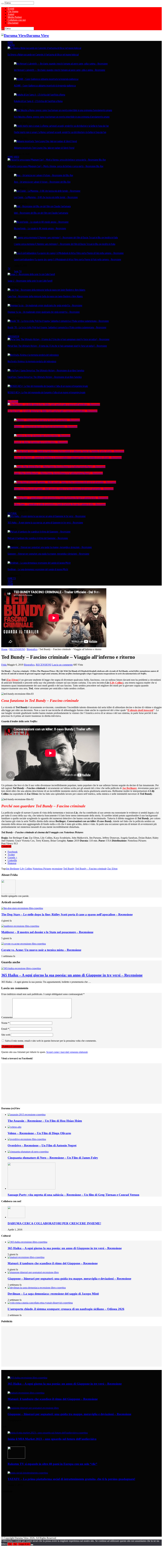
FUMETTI (12, 578)
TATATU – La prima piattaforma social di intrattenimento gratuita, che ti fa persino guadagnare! (71, 1479)
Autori (11, 14)
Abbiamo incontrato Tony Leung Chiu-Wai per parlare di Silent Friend (44, 147)
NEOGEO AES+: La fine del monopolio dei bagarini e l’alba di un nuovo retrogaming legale (46, 392)
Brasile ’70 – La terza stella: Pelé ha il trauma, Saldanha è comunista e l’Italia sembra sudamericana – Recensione (57, 327)
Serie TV (18, 271)
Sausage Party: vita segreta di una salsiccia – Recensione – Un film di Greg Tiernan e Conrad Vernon (73, 1194)
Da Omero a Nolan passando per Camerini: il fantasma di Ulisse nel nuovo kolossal (43, 54)
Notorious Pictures (42, 868)
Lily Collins (116, 682)
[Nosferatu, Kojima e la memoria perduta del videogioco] (33, 354)
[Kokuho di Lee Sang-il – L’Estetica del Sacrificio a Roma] (39, 94)
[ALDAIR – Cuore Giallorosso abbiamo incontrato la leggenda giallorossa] (46, 79)
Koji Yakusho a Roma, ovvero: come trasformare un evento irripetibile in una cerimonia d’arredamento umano (62, 116)
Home (4, 649)
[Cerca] (2, 3)
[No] (32, 1544)
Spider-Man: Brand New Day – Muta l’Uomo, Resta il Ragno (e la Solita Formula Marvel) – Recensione (58, 473)
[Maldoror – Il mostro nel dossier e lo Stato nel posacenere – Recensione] (47, 420)
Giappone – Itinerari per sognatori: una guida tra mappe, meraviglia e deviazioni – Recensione (48, 553)
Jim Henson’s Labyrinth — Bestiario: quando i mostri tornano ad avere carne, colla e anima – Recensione (59, 70)
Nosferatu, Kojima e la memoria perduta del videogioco (32, 361)
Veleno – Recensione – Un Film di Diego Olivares (39, 1133)
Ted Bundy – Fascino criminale (91, 868)
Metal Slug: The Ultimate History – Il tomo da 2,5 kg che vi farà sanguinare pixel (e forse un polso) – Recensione (57, 345)
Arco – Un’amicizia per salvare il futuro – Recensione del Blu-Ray (42, 181)
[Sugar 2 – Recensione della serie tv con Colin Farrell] (31, 274)
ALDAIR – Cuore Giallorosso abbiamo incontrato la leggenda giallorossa (45, 85)
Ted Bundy (68, 868)
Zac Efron (12, 679)
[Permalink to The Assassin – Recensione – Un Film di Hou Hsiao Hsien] (27, 1114)
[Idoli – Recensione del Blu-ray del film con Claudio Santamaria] (42, 206)
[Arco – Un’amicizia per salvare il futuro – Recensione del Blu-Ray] (43, 175)
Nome (5, 1023)
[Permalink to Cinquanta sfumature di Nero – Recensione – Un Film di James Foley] (28, 1151)
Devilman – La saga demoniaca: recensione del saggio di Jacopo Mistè (38, 569)
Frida (4, 664)
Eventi (11, 8)
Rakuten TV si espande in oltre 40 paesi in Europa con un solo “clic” (52, 1464)
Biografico (32, 649)
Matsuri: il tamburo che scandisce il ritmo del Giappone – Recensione (38, 538)
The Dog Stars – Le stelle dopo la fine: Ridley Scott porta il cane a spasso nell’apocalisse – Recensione (52, 410)
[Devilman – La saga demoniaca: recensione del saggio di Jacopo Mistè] (39, 562)
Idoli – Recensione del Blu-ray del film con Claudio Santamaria (41, 212)
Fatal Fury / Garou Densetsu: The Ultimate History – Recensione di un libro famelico (45, 377)
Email (5, 1028)
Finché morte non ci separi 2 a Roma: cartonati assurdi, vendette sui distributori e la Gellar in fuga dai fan (60, 132)
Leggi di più (24, 1544)
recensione (57, 868)
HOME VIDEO (13, 156)
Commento (6, 1017)
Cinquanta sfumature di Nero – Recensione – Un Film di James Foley (53, 1157)
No (15, 1544)
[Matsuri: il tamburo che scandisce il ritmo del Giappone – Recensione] (39, 531)
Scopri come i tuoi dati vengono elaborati (67, 1052)
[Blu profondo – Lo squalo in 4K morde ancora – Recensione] (41, 221)
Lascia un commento (62, 664)
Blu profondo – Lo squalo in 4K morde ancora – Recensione (40, 228)
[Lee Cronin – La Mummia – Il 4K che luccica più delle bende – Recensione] (47, 190)
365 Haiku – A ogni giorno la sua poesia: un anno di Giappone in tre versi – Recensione (45, 522)
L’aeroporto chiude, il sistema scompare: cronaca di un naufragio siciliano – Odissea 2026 (66, 1309)
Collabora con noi (17, 20)
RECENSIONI (13, 401)
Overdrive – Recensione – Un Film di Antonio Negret (42, 1145)
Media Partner (15, 17)
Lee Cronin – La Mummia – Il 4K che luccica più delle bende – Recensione (46, 197)
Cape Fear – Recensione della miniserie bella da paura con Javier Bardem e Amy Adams (45, 296)
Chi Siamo (13, 11)
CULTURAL (12, 513)
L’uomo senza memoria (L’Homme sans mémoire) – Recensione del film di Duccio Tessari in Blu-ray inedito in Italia (64, 244)
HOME (10, 42)
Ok (10, 1544)
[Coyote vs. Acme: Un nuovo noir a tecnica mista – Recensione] (42, 435)
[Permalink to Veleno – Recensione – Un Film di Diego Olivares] (14, 1127)
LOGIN (10, 584)
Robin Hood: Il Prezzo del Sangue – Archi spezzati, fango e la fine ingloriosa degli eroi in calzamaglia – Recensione (63, 488)
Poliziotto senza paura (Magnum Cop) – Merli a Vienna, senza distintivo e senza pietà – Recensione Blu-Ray (55, 166)
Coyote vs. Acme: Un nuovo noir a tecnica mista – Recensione (41, 442)
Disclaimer (13, 22)
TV (9, 268)
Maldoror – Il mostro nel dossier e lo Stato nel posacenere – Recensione (45, 426)
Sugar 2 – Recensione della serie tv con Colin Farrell (30, 280)
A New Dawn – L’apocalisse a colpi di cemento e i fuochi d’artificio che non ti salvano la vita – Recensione (60, 504)
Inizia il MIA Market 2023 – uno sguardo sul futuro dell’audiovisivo (52, 1439)
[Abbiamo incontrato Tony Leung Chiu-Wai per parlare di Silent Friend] (45, 141)
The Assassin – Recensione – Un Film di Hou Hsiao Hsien (45, 1120)
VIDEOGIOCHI (13, 336)
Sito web (5, 1034)
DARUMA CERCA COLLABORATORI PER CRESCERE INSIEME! (54, 1223)
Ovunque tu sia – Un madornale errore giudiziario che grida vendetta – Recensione (44, 312)
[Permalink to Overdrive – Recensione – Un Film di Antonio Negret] (27, 1139)
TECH (10, 581)
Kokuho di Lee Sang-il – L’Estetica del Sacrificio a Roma (38, 101)
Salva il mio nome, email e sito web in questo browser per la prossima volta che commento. (50, 1040)
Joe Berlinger (12, 868)
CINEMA (11, 45)
